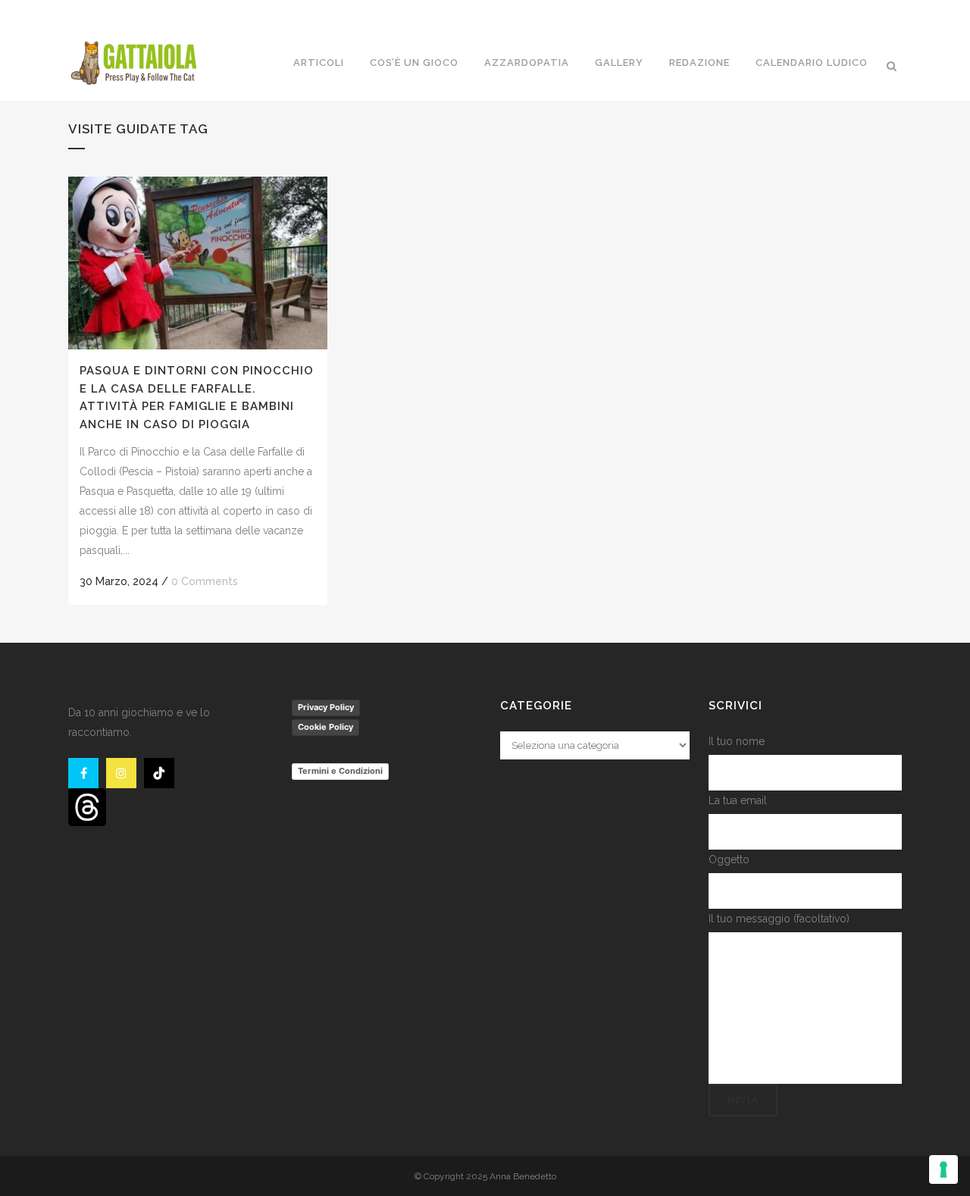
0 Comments (204, 581)
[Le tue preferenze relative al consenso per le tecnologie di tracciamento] (943, 1169)
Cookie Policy (325, 727)
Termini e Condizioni (340, 771)
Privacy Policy (326, 707)
